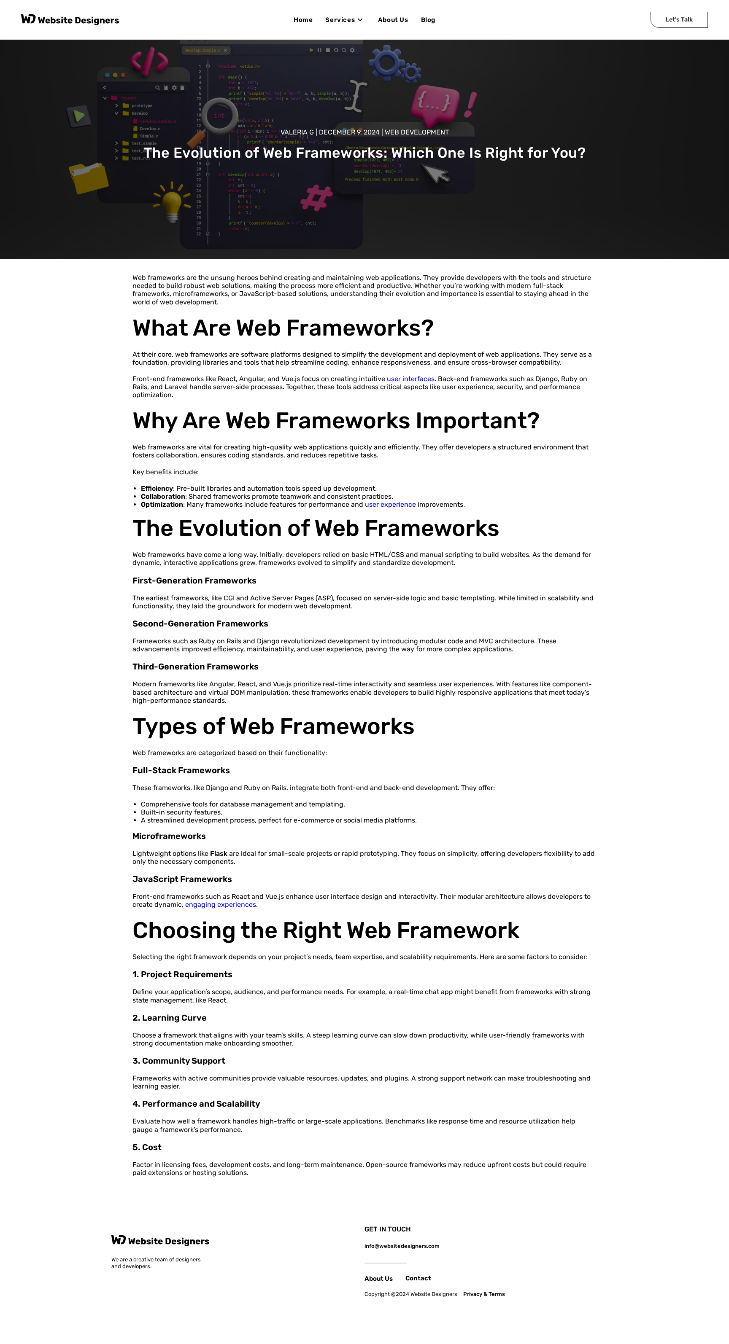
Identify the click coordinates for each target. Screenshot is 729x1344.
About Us (378, 1278)
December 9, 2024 (349, 132)
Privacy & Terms (484, 1294)
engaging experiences (220, 904)
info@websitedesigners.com (402, 1246)
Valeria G (297, 132)
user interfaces (411, 379)
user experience (390, 504)
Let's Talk (679, 19)
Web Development (417, 132)
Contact (418, 1278)
